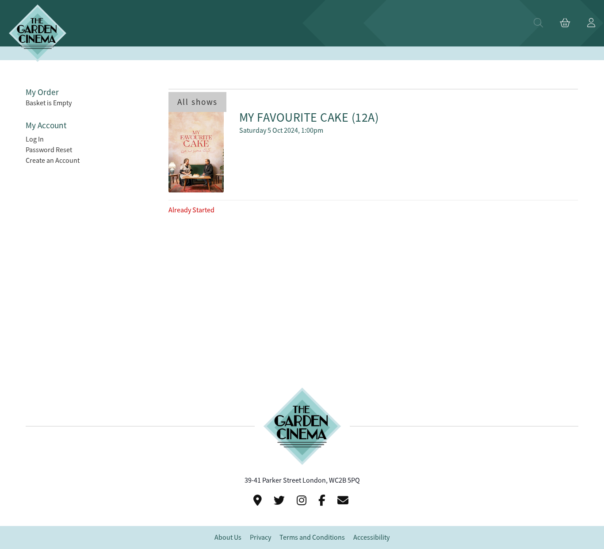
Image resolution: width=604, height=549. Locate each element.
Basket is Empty (49, 103)
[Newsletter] (344, 500)
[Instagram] (303, 500)
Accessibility (371, 537)
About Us (227, 537)
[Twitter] (280, 500)
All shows (197, 101)
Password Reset (49, 150)
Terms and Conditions (312, 537)
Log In (35, 139)
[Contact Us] (258, 500)
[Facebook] (323, 500)
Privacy (260, 537)
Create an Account (53, 160)
